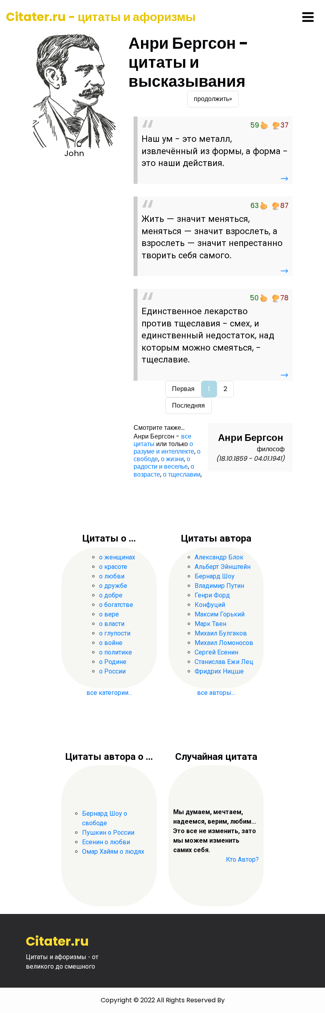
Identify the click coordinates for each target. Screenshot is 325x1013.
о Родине (112, 662)
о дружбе (113, 585)
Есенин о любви (106, 842)
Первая (183, 388)
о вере (109, 614)
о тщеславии (182, 474)
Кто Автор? (242, 859)
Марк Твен (210, 624)
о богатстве (116, 605)
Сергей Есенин (216, 652)
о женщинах (117, 557)
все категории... (109, 692)
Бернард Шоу (215, 576)
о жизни (172, 459)
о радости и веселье (162, 462)
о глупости (114, 633)
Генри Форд (212, 595)
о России (112, 671)
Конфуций (210, 605)
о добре (110, 595)
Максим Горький (220, 614)
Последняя (188, 405)
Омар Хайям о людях (113, 851)
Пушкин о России (108, 832)
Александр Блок (219, 557)
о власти (111, 624)
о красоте (113, 566)
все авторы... (216, 692)
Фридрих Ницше (219, 671)
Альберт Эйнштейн (222, 566)
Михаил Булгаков (221, 633)
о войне (110, 643)
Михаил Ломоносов (224, 643)
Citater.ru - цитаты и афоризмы (101, 16)
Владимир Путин (219, 585)
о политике (115, 652)
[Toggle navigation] (308, 17)
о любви (111, 576)
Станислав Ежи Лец (224, 662)
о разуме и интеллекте (164, 447)
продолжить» (213, 98)
